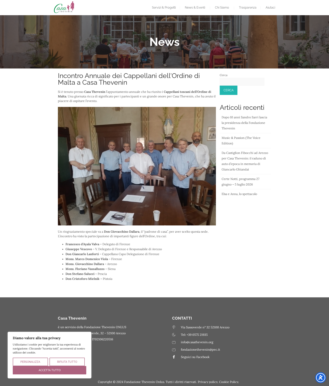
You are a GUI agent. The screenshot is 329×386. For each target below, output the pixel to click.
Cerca (224, 75)
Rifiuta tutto (67, 361)
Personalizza (30, 361)
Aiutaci (270, 7)
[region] (49, 355)
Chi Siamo (222, 7)
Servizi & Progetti (164, 7)
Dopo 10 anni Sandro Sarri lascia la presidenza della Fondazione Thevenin (244, 122)
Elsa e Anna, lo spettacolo (239, 194)
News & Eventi (195, 7)
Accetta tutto (50, 370)
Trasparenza (247, 7)
